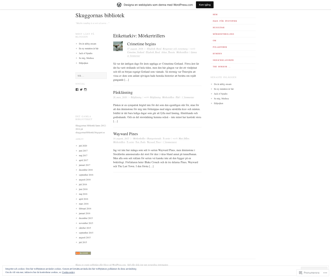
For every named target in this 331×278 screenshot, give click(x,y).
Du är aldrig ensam (87, 43)
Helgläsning (136, 97)
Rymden (217, 53)
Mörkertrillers (182, 52)
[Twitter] (81, 89)
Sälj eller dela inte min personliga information (147, 264)
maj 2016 (83, 193)
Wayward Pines (125, 133)
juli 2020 (83, 145)
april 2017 (83, 160)
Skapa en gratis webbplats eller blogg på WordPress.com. (100, 264)
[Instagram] (85, 89)
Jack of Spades (86, 53)
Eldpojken (83, 62)
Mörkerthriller (139, 138)
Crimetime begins (141, 43)
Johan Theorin (168, 52)
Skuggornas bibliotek (100, 15)
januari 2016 (84, 213)
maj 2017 (83, 155)
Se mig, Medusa (86, 57)
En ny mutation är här (88, 48)
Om (214, 40)
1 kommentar (188, 97)
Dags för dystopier (225, 21)
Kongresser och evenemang (175, 48)
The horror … (222, 66)
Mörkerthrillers (223, 34)
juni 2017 (83, 150)
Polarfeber (220, 47)
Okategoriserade (154, 138)
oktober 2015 (85, 227)
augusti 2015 (85, 237)
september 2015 (86, 232)
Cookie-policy (68, 272)
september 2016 (86, 174)
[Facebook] (77, 89)
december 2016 (86, 169)
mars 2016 (83, 203)
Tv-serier (166, 138)
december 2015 (86, 218)
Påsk (178, 97)
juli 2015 (83, 242)
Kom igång (205, 4)
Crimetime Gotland (135, 52)
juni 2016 (83, 189)
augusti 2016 (85, 179)
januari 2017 (84, 164)
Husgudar (219, 27)
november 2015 (86, 223)
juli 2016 (83, 184)
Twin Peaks (140, 142)
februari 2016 (85, 208)
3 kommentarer (170, 142)
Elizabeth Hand (154, 48)
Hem (215, 14)
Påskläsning (123, 92)
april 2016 (83, 198)
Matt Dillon (184, 138)
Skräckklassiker (223, 60)
